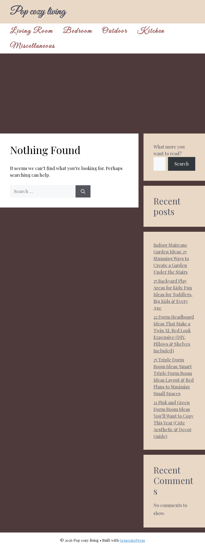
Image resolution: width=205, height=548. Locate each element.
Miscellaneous (32, 46)
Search (181, 164)
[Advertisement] (102, 91)
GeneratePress (132, 540)
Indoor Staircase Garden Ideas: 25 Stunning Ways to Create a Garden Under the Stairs (171, 258)
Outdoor (114, 31)
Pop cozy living (38, 12)
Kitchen (150, 31)
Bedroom (77, 31)
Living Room (31, 31)
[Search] (83, 191)
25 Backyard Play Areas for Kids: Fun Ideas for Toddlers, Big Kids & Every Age (173, 294)
